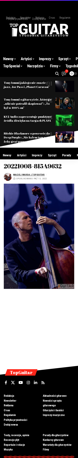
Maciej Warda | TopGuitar (29, 174)
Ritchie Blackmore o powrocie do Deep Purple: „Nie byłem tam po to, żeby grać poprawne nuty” (28, 137)
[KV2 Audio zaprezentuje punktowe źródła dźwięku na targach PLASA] (64, 120)
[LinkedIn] (35, 382)
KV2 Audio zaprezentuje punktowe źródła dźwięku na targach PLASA (28, 119)
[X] (13, 382)
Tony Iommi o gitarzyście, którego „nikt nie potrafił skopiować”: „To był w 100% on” (27, 103)
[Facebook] (6, 382)
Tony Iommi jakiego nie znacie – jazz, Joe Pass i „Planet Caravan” (27, 85)
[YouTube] (21, 382)
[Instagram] (28, 382)
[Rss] (43, 382)
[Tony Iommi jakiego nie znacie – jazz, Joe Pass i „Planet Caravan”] (64, 86)
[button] (57, 73)
